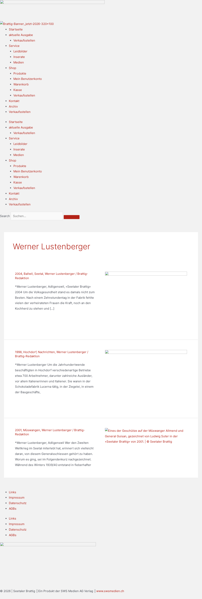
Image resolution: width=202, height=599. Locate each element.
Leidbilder (20, 51)
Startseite (16, 29)
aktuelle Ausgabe (21, 35)
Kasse (17, 90)
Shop (12, 68)
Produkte (19, 73)
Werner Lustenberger (60, 274)
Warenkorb (21, 84)
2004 (18, 274)
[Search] (71, 217)
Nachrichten (46, 352)
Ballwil (28, 274)
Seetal (38, 274)
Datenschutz (17, 503)
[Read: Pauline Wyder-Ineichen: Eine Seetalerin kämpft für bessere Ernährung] (146, 300)
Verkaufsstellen (24, 40)
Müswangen (31, 430)
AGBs (12, 508)
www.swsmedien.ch (110, 591)
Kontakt (14, 101)
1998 (18, 352)
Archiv (13, 106)
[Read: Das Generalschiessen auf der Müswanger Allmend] (146, 436)
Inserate (19, 57)
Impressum (16, 497)
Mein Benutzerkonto (27, 79)
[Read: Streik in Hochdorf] (146, 379)
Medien (18, 62)
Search (5, 216)
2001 (18, 430)
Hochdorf (29, 352)
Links (12, 492)
